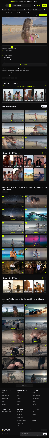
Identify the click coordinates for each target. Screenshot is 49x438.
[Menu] (3, 5)
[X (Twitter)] (33, 430)
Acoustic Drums (19, 406)
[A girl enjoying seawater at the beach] (13, 116)
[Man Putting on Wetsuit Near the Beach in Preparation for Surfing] (36, 336)
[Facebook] (36, 430)
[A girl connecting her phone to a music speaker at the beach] (13, 129)
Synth (18, 392)
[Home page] (6, 430)
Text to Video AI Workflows (6, 411)
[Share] (36, 15)
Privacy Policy (19, 429)
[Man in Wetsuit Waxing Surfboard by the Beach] (13, 349)
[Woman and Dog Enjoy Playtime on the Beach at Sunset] (13, 376)
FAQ (33, 417)
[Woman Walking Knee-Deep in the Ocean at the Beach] (36, 323)
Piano (18, 396)
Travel (3, 401)
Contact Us (34, 420)
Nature (3, 392)
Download (42, 15)
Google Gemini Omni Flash (21, 420)
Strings (18, 404)
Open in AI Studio (25, 64)
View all (45, 9)
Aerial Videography (5, 398)
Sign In (44, 5)
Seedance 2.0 (19, 414)
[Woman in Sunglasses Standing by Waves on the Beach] (36, 227)
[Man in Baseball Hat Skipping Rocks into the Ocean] (13, 241)
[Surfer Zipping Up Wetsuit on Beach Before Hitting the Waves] (13, 363)
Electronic (18, 401)
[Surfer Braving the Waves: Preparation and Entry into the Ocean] (13, 227)
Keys (18, 395)
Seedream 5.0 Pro (20, 422)
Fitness (3, 396)
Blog (33, 415)
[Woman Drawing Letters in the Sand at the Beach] (36, 201)
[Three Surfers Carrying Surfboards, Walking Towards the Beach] (13, 323)
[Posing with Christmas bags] (36, 267)
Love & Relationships (5, 395)
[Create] (7, 5)
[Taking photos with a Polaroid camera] (13, 310)
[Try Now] (38, 1)
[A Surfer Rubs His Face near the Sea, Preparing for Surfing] (13, 336)
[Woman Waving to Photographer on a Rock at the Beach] (36, 376)
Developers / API (35, 414)
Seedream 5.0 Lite (20, 423)
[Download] (22, 121)
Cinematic (18, 398)
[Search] (10, 5)
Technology (3, 404)
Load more (24, 385)
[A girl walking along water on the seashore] (36, 142)
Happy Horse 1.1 (19, 425)
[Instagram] (30, 430)
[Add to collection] (33, 15)
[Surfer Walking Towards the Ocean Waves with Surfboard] (36, 363)
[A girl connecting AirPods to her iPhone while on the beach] (13, 142)
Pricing (38, 5)
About (33, 411)
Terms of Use (25, 429)
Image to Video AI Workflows (6, 412)
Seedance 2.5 (19, 411)
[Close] (46, 1)
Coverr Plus (34, 412)
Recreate (13, 120)
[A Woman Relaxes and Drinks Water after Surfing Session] (36, 349)
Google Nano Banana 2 (21, 412)
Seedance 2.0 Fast (20, 417)
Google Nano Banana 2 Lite (22, 415)
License (14, 429)
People (3, 393)
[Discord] (38, 430)
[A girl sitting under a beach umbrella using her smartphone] (36, 129)
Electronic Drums (20, 393)
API (34, 5)
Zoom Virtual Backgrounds (6, 406)
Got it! (45, 434)
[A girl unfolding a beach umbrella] (36, 116)
